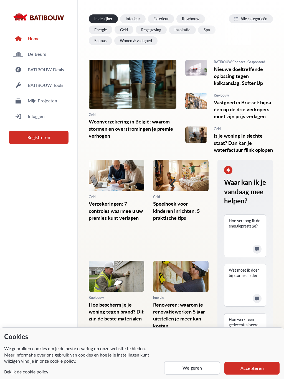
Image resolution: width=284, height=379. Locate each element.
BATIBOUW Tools (45, 85)
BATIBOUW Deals (46, 69)
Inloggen (36, 116)
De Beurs (37, 54)
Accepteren (252, 368)
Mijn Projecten (42, 100)
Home (34, 38)
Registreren (38, 137)
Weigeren (192, 368)
